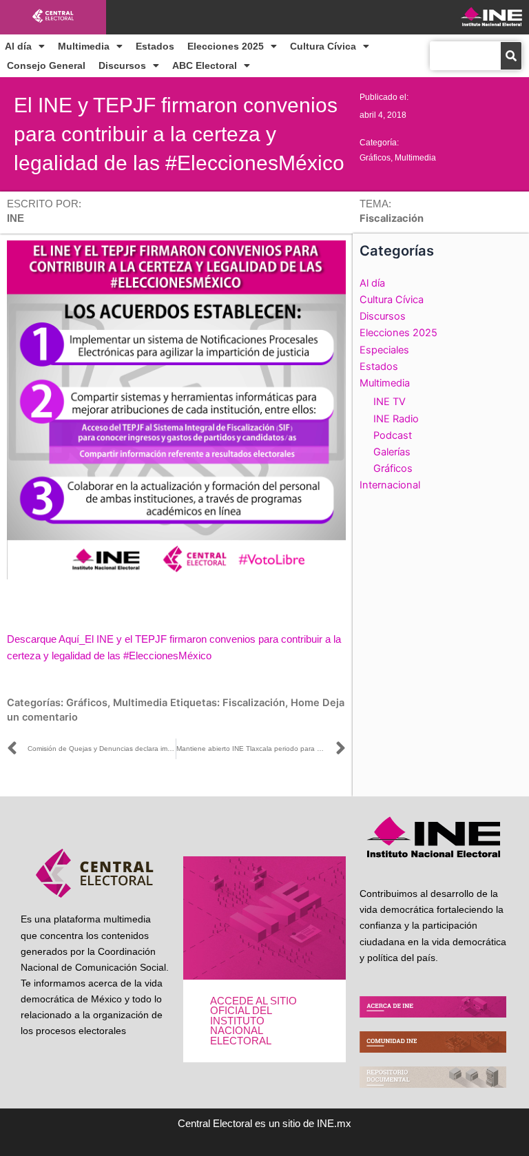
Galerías (392, 452)
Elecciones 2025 (225, 46)
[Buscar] (511, 56)
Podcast (392, 435)
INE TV (389, 401)
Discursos (122, 65)
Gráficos (375, 158)
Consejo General (46, 65)
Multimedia (84, 46)
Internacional (390, 485)
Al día (18, 46)
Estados (155, 46)
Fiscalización (253, 702)
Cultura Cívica (323, 46)
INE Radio (396, 419)
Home (305, 702)
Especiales (384, 350)
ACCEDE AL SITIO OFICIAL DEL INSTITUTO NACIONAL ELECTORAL (253, 1020)
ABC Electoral (204, 65)
